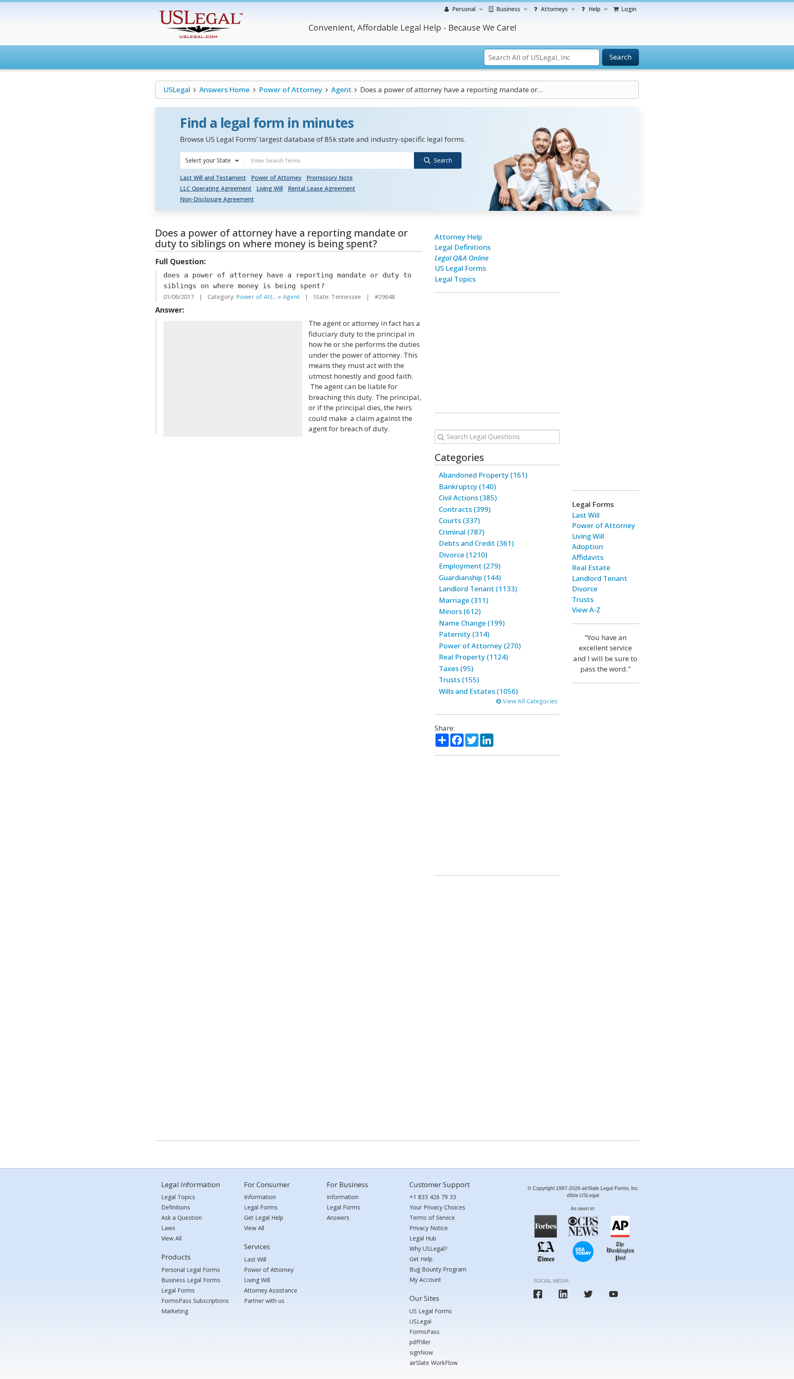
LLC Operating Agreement (215, 188)
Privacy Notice (428, 1228)
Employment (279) (469, 566)
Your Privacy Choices (437, 1207)
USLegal (176, 89)
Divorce (585, 588)
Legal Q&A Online (462, 258)
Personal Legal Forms (190, 1270)
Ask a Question (181, 1217)
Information (260, 1197)
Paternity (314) (464, 634)
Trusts (582, 599)
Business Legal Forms (190, 1280)
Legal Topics (455, 279)
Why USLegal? (428, 1248)
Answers (338, 1217)
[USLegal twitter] (588, 1294)
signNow (421, 1352)
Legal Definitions (462, 247)
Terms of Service (432, 1217)
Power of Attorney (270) (480, 645)
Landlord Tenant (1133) (478, 588)
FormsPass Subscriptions (195, 1301)
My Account (425, 1279)
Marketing (174, 1311)
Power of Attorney (290, 89)
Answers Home (224, 89)
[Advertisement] (232, 379)
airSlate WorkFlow (433, 1363)
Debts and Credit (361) (476, 543)
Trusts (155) (459, 679)
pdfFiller (419, 1342)
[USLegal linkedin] (563, 1294)
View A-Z (586, 609)
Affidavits (587, 557)
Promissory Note (329, 178)
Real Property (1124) (473, 657)
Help (593, 9)
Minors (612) (460, 611)
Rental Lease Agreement (321, 188)
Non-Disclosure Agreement (217, 199)
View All (171, 1238)
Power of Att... (256, 297)
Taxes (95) (456, 668)
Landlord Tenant (599, 578)
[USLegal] (200, 11)
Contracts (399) (464, 509)
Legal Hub (422, 1238)
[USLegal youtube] (613, 1294)
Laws (168, 1228)
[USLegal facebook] (537, 1294)
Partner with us (264, 1301)
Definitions (175, 1207)
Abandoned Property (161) (483, 475)
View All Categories (529, 701)
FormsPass (424, 1332)
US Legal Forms (460, 268)
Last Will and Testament (213, 178)
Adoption (587, 546)
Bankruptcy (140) (467, 486)
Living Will (269, 188)
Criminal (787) (461, 532)
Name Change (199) (472, 623)
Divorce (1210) (463, 554)
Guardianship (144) (470, 577)
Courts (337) (459, 520)
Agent (341, 89)
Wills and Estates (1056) (478, 691)
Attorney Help (458, 236)
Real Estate (591, 567)
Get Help (421, 1259)
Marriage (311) (463, 600)
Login (627, 9)
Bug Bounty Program (437, 1269)
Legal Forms (178, 1290)
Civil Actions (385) (468, 497)
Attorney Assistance (270, 1290)
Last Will (586, 515)
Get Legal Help (263, 1217)
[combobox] (212, 160)
